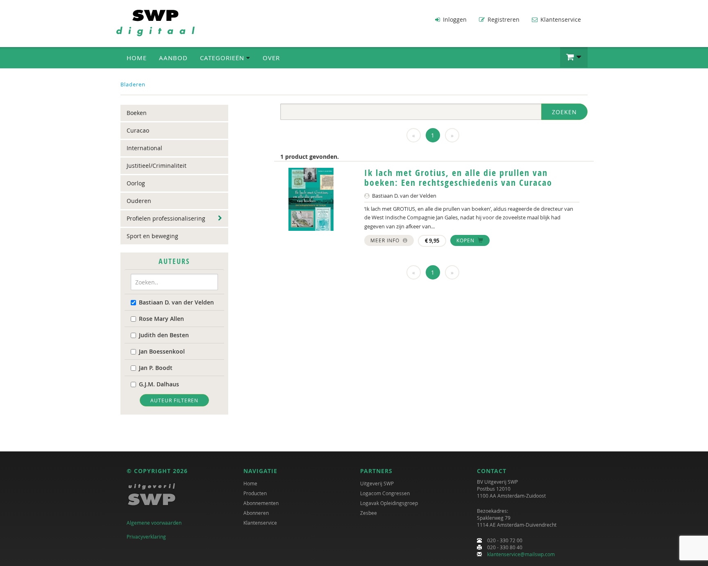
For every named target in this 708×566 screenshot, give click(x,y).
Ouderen (139, 201)
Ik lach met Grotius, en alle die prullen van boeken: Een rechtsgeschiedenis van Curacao (458, 178)
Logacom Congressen (385, 493)
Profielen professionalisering (166, 218)
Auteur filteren (174, 400)
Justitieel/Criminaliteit (156, 165)
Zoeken (564, 112)
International (144, 148)
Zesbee (368, 513)
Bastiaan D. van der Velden (176, 302)
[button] (574, 57)
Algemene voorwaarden (154, 522)
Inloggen (454, 19)
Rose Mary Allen (161, 318)
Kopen (466, 240)
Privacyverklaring (146, 536)
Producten (255, 493)
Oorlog (136, 183)
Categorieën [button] (223, 58)
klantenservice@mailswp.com (521, 554)
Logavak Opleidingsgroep (389, 503)
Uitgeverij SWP (377, 483)
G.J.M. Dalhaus (159, 384)
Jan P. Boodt (155, 368)
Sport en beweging (152, 236)
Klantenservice (560, 19)
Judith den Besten (164, 335)
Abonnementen (261, 503)
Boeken (137, 113)
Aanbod (173, 58)
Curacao (138, 130)
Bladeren (132, 84)
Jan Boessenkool (162, 351)
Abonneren (256, 513)
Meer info (385, 240)
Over (271, 58)
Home (137, 58)
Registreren (503, 19)
